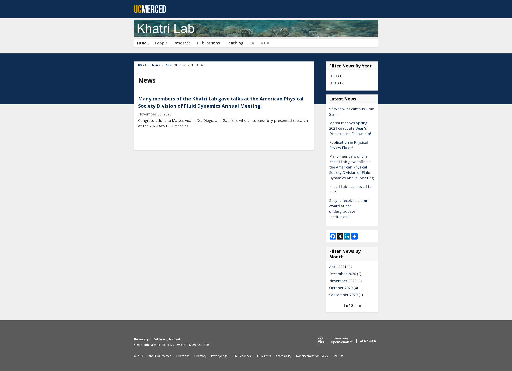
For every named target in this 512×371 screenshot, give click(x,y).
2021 (333, 75)
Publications (208, 43)
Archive (172, 65)
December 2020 (342, 273)
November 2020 (342, 280)
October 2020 (341, 287)
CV (251, 43)
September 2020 (343, 294)
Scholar (341, 340)
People (161, 43)
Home (142, 65)
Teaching (234, 43)
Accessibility (283, 356)
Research (182, 43)
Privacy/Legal (219, 356)
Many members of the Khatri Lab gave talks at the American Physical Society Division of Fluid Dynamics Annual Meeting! (352, 167)
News (156, 65)
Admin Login (368, 341)
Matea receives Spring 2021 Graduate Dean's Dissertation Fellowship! (350, 128)
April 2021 (337, 266)
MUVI (265, 43)
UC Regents (263, 356)
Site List (338, 356)
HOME (143, 43)
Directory (200, 356)
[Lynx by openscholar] (324, 340)
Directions (182, 356)
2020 (333, 82)
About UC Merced (159, 356)
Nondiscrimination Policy (312, 356)
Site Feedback (242, 356)
